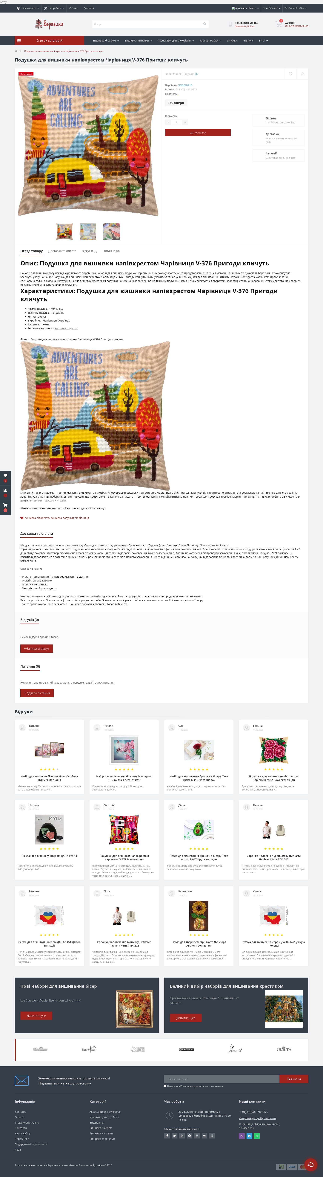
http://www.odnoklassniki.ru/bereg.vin (212, 1135)
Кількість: (171, 116)
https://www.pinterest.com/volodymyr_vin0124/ (189, 1135)
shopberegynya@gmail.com (257, 1118)
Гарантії (271, 153)
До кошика (198, 132)
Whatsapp (257, 1136)
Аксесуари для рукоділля (174, 40)
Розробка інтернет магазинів (31, 1165)
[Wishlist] (290, 73)
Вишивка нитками (137, 40)
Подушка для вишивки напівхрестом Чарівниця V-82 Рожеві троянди (273, 778)
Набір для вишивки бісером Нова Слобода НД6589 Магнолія (49, 778)
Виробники (22, 1139)
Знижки (232, 40)
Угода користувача (190, 1085)
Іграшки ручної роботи (104, 1117)
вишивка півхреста (36, 518)
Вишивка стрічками (102, 1139)
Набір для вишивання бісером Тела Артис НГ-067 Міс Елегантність (124, 778)
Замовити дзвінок (245, 26)
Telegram (249, 1136)
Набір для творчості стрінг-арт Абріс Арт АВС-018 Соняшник (199, 943)
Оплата (73, 8)
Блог (262, 40)
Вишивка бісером (104, 40)
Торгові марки (209, 40)
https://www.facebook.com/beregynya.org (167, 1135)
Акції (18, 1149)
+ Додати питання (37, 693)
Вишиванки (97, 1122)
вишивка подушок (66, 328)
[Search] (205, 24)
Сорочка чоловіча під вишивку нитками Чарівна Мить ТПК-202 (274, 857)
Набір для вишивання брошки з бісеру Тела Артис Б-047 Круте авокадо (199, 857)
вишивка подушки (62, 518)
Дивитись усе (36, 1016)
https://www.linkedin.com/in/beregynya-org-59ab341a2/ (182, 1135)
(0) (196, 74)
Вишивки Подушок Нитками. (48, 500)
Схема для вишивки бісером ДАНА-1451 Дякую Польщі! (49, 943)
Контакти (21, 1128)
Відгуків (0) (89, 251)
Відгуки (248, 40)
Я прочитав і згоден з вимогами (195, 1085)
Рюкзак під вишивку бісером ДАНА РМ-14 (49, 856)
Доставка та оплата (62, 251)
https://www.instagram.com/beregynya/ (197, 1135)
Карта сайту (22, 1133)
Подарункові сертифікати (31, 1144)
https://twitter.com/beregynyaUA (174, 1135)
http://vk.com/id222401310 (204, 1135)
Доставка (89, 8)
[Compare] (302, 73)
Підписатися (294, 1078)
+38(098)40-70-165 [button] (253, 1112)
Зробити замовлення (296, 25)
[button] (5, 507)
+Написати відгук (36, 649)
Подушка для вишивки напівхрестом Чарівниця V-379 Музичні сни (124, 857)
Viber (242, 1136)
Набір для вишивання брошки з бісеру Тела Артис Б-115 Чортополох (199, 778)
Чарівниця (185, 85)
